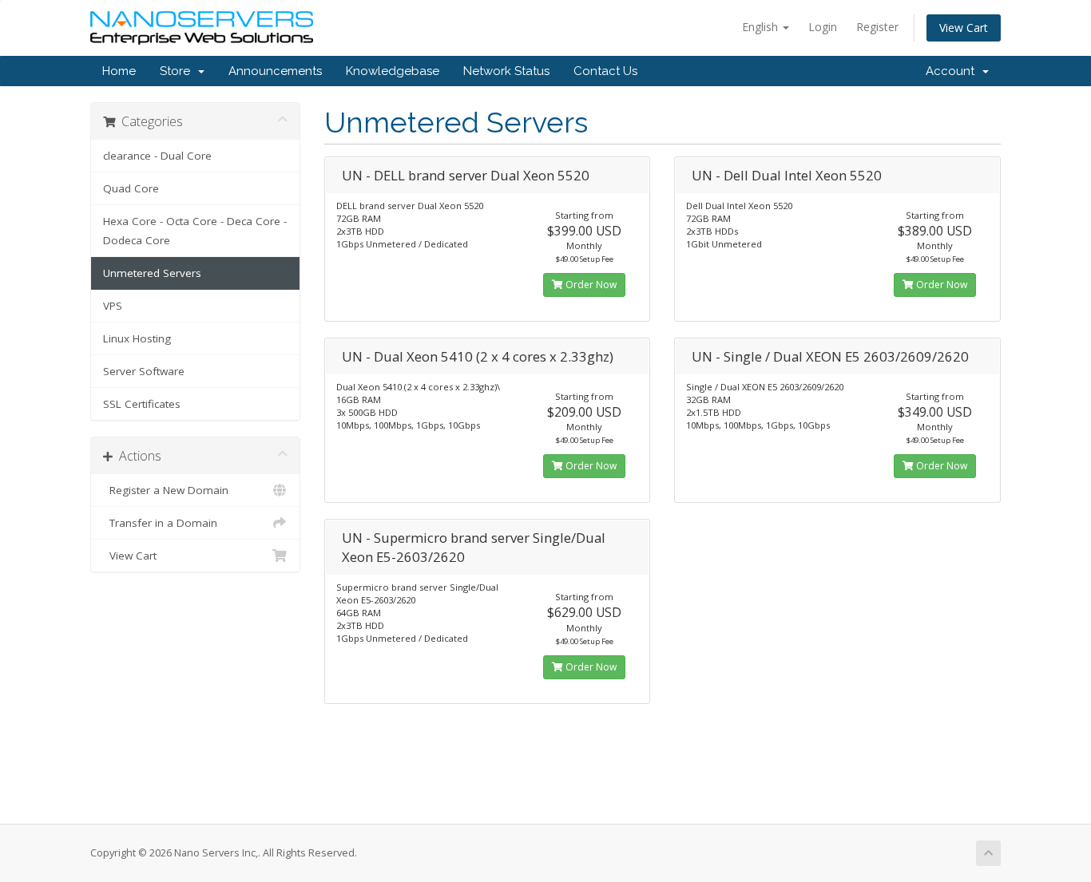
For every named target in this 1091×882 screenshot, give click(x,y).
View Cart (963, 27)
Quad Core (131, 188)
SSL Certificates (142, 404)
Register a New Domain (165, 490)
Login (822, 26)
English (761, 26)
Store (178, 71)
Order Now (590, 284)
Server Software (143, 371)
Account (953, 71)
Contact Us (605, 71)
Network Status (506, 71)
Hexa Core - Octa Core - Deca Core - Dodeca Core (195, 230)
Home (119, 71)
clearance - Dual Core (157, 155)
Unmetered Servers (152, 273)
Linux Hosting (137, 338)
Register (877, 26)
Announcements (275, 71)
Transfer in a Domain (160, 523)
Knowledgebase (392, 71)
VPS (112, 306)
